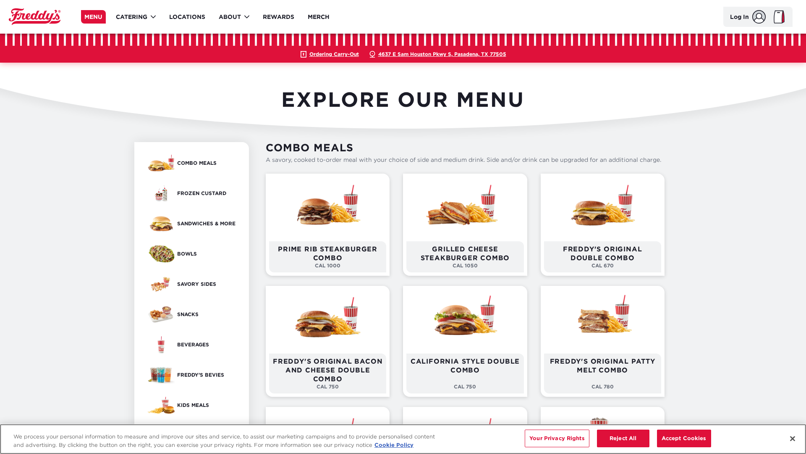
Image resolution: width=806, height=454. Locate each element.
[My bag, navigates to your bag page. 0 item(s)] (779, 17)
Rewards (278, 16)
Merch (319, 16)
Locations (187, 16)
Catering (131, 16)
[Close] (792, 438)
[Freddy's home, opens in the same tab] (35, 17)
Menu (93, 16)
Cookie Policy (393, 445)
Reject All (623, 438)
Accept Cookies (684, 438)
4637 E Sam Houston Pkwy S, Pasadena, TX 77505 (442, 54)
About (230, 16)
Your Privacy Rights (556, 438)
